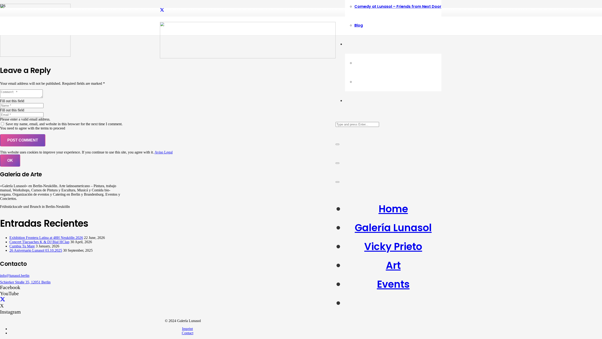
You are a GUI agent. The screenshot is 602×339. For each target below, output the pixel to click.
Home (393, 209)
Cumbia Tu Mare (22, 246)
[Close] (337, 144)
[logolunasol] (248, 57)
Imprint (187, 329)
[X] (162, 10)
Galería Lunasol (393, 228)
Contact (187, 333)
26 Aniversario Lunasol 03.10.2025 (35, 250)
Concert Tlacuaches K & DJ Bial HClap (39, 242)
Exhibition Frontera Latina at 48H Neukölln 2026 (46, 238)
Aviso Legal (163, 152)
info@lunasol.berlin (14, 276)
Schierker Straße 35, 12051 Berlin (25, 282)
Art (393, 265)
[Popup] (337, 163)
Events (393, 284)
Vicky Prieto (393, 247)
